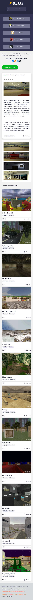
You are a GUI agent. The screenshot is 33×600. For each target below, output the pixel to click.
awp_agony (6, 442)
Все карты (12, 136)
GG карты (11, 477)
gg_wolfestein (7, 475)
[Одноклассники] (15, 61)
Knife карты (6, 412)
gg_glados (6, 508)
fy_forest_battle (7, 246)
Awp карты (5, 445)
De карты (11, 281)
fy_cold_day (6, 344)
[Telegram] (18, 61)
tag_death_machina (9, 574)
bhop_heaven (7, 377)
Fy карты (6, 136)
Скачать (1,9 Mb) (10, 67)
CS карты (5, 313)
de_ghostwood (7, 278)
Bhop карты (6, 379)
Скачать (27, 136)
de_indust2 (6, 541)
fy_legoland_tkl (7, 213)
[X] (20, 61)
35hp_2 (4, 410)
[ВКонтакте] (13, 61)
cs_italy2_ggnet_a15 (9, 311)
